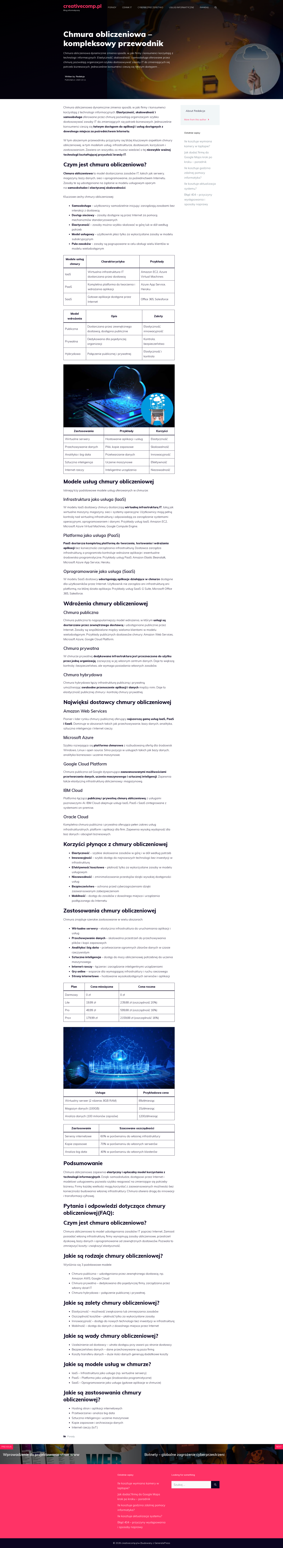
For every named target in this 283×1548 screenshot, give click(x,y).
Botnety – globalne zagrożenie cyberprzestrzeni (184, 1454)
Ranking (204, 7)
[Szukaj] (215, 1484)
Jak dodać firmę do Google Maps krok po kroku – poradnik (198, 157)
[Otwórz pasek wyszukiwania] (216, 7)
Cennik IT (127, 7)
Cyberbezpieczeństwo (150, 7)
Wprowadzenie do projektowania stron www (41, 1454)
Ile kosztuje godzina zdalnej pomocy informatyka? (197, 172)
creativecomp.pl (82, 6)
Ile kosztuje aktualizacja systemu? (139, 1516)
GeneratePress (162, 1543)
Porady (112, 7)
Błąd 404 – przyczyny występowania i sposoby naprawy (198, 199)
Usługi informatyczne (181, 7)
